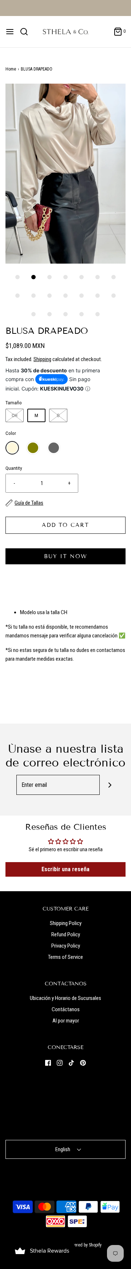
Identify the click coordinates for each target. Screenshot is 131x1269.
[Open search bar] (27, 31)
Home (10, 69)
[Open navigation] (10, 31)
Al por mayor (65, 1020)
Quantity (13, 468)
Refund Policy (65, 934)
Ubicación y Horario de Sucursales (65, 998)
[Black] (53, 448)
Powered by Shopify (84, 1245)
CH (14, 415)
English (63, 1149)
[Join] (110, 785)
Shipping (42, 359)
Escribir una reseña (65, 869)
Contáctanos (66, 1009)
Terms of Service (65, 957)
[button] (65, 174)
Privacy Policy (65, 945)
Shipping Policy (66, 923)
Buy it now (65, 556)
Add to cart (65, 525)
